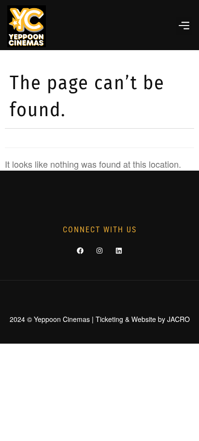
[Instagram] (99, 250)
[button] (184, 26)
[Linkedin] (119, 250)
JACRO (178, 319)
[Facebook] (80, 250)
